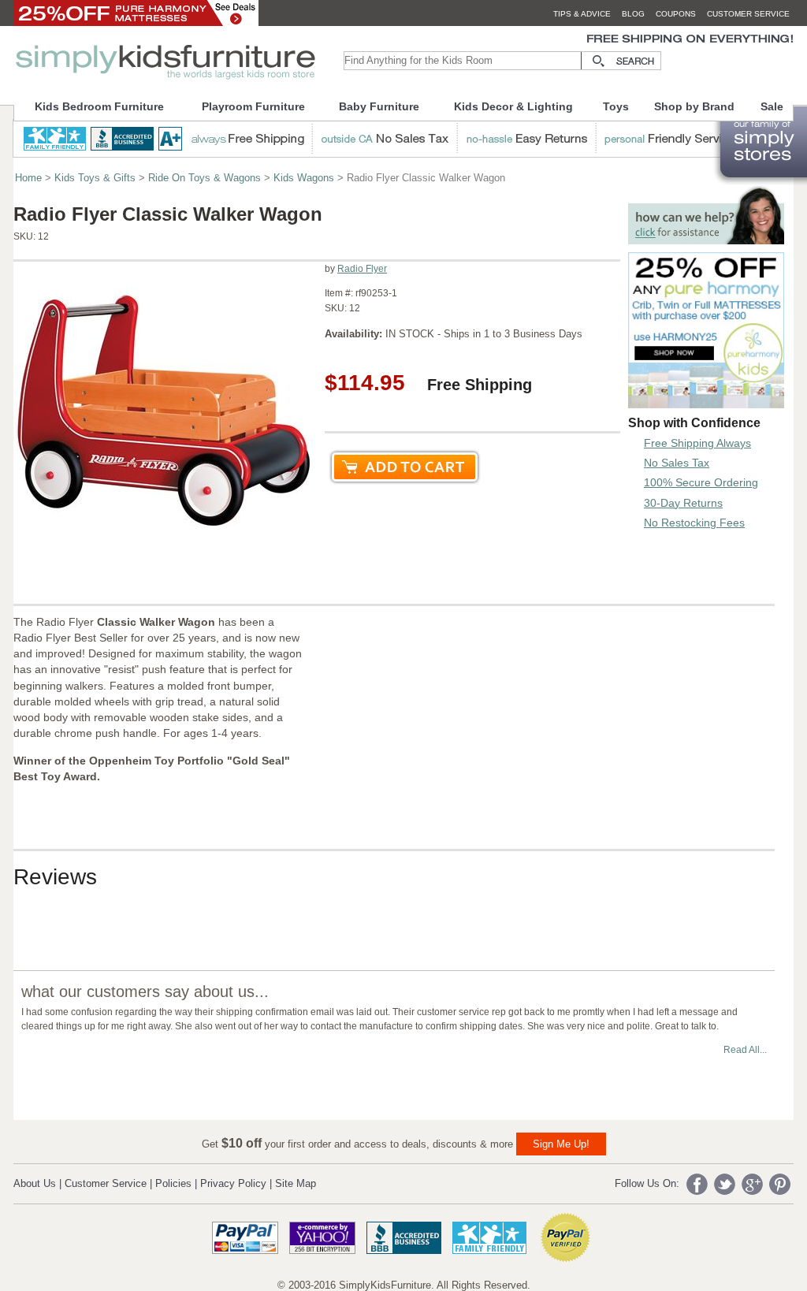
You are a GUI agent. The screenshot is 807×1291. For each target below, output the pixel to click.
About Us (34, 1183)
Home (28, 178)
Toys (616, 106)
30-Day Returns (683, 503)
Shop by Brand (694, 106)
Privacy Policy (233, 1183)
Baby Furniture (379, 106)
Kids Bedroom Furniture (99, 106)
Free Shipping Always (697, 443)
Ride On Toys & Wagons (204, 178)
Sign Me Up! (561, 1144)
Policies (173, 1183)
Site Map (295, 1183)
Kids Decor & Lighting (513, 106)
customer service (748, 13)
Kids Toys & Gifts (95, 178)
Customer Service (106, 1183)
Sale (772, 106)
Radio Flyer (362, 268)
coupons (676, 13)
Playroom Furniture (253, 106)
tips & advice (582, 13)
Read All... (745, 1049)
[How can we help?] (706, 240)
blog (633, 13)
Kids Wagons (303, 178)
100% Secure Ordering (701, 482)
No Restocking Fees (694, 522)
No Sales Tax (676, 462)
